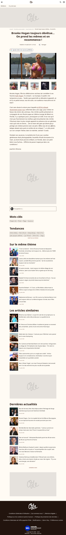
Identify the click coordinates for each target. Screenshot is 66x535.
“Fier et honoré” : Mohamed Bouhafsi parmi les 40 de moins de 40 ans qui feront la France (37, 439)
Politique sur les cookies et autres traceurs (20, 517)
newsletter (64, 2)
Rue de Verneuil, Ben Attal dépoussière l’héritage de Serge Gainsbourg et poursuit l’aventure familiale (36, 410)
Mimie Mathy (13, 233)
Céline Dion (36, 235)
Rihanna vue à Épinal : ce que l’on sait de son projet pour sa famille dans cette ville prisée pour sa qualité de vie (37, 316)
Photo (19, 221)
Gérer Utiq (45, 520)
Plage (24, 221)
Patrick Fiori (40, 233)
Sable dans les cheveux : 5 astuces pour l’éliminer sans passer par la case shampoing (37, 335)
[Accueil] (31, 2)
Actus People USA (30, 29)
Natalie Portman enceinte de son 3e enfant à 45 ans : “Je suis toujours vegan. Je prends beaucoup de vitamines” (37, 279)
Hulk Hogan (19, 96)
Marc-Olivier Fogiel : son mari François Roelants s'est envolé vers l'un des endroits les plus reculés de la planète (37, 364)
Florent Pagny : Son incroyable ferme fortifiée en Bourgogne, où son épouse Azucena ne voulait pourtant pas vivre (37, 419)
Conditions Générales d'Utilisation (19, 513)
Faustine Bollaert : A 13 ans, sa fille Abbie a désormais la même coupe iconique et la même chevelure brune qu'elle (36, 289)
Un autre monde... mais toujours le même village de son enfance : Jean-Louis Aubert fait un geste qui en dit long (36, 269)
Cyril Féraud (27, 235)
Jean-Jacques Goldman (16, 235)
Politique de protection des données (46, 517)
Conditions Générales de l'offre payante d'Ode (17, 520)
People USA (13, 221)
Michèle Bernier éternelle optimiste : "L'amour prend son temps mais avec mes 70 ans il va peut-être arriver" (36, 429)
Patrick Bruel (22, 233)
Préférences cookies (57, 520)
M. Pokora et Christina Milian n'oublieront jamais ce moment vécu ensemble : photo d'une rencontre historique (37, 326)
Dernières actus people (19, 29)
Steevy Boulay (31, 233)
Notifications (37, 520)
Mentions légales (50, 513)
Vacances (30, 221)
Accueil (11, 29)
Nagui (42, 235)
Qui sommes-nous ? (37, 513)
